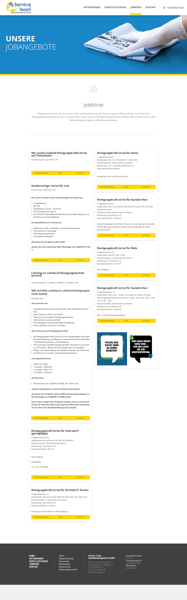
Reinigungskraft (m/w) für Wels (117, 248)
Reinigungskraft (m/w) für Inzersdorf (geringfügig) (54, 432)
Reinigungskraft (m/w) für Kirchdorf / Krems (59, 490)
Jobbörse (135, 7)
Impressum (64, 561)
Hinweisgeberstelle (68, 569)
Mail (60, 173)
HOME (32, 556)
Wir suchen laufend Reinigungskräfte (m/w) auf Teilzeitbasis (59, 154)
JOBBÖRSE (34, 564)
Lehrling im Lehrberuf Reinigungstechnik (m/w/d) (57, 274)
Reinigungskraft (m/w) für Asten (117, 153)
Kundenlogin (64, 564)
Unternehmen (91, 7)
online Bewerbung (41, 173)
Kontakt (151, 7)
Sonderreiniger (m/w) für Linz (50, 186)
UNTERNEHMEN (36, 558)
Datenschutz (65, 567)
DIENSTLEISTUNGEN (38, 561)
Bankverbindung (66, 558)
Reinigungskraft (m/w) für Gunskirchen (122, 199)
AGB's (61, 556)
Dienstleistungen (115, 7)
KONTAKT (33, 567)
